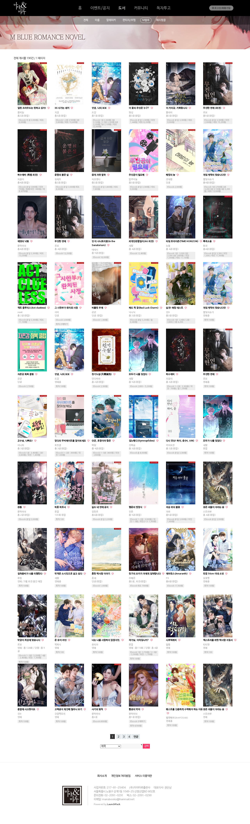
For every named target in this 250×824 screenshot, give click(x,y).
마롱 (97, 20)
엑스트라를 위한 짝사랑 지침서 (218, 640)
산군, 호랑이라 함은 (102, 440)
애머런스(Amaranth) (177, 573)
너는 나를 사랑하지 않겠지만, (106, 640)
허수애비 (170, 374)
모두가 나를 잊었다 (138, 374)
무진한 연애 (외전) (212, 108)
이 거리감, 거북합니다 (177, 108)
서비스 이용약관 (143, 776)
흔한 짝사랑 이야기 (101, 573)
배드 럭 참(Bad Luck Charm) (144, 308)
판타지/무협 (129, 20)
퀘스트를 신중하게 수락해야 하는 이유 (184, 709)
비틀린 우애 (98, 308)
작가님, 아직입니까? (139, 640)
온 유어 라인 (61, 640)
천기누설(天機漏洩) (102, 374)
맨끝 (136, 736)
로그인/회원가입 (222, 8)
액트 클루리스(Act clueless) (32, 308)
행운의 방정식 (136, 507)
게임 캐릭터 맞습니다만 (214, 308)
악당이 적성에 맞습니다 (29, 640)
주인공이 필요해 (137, 175)
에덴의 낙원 (23, 241)
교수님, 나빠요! (25, 440)
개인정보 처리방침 (120, 776)
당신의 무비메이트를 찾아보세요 (71, 440)
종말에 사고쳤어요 (27, 709)
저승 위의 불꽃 (173, 507)
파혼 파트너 (61, 507)
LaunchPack (113, 804)
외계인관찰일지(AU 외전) (142, 241)
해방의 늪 (171, 175)
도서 (121, 8)
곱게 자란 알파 (99, 175)
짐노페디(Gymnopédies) (142, 440)
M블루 (145, 20)
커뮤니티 (141, 8)
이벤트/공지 (100, 8)
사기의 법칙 (98, 709)
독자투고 (164, 8)
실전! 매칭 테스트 (175, 308)
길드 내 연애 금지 (100, 507)
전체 (85, 20)
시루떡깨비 (171, 640)
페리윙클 (161, 20)
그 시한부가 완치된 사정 (67, 308)
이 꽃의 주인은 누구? (139, 108)
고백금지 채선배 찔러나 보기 (69, 709)
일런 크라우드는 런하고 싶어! (32, 108)
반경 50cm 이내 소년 (213, 573)
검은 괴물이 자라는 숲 (214, 507)
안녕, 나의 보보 (99, 108)
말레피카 (111, 20)
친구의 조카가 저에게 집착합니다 (145, 573)
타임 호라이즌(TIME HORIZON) (182, 241)
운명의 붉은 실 (62, 175)
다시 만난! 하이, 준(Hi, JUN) (180, 440)
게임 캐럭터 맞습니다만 (214, 175)
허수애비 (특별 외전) (28, 175)
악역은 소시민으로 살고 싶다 (69, 573)
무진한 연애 (61, 241)
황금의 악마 (135, 709)
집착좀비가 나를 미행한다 (30, 573)
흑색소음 (207, 241)
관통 (20, 507)
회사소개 (102, 776)
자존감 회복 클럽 (26, 374)
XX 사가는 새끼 (62, 108)
